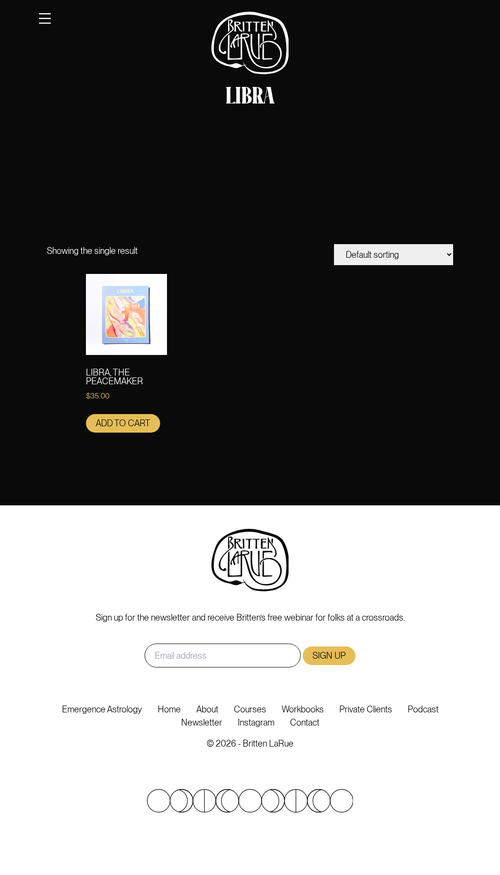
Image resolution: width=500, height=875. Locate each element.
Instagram (256, 722)
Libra (250, 97)
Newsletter (201, 722)
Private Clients (365, 709)
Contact (304, 722)
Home (169, 709)
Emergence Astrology (102, 709)
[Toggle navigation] (45, 18)
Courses (250, 709)
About (207, 709)
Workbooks (303, 709)
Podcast (423, 709)
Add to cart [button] (123, 423)
